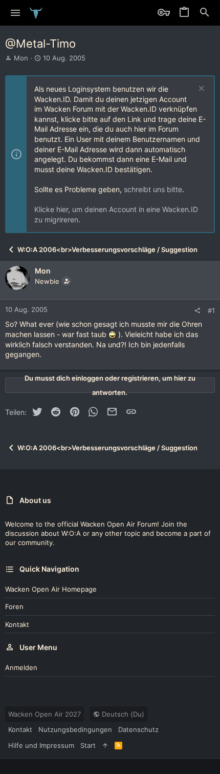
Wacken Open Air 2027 (44, 714)
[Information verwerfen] (200, 89)
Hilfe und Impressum (41, 745)
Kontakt (17, 624)
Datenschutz (138, 729)
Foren (14, 606)
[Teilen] (197, 311)
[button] (15, 13)
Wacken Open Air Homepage (51, 589)
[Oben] (105, 745)
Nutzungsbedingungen (75, 729)
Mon (21, 58)
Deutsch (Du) (122, 714)
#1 (211, 310)
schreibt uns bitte (153, 189)
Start (88, 745)
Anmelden (21, 667)
